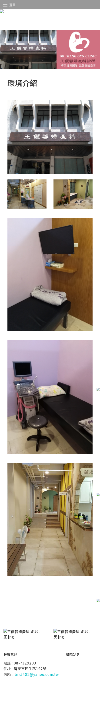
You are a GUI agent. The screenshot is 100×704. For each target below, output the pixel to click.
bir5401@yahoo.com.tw (37, 674)
